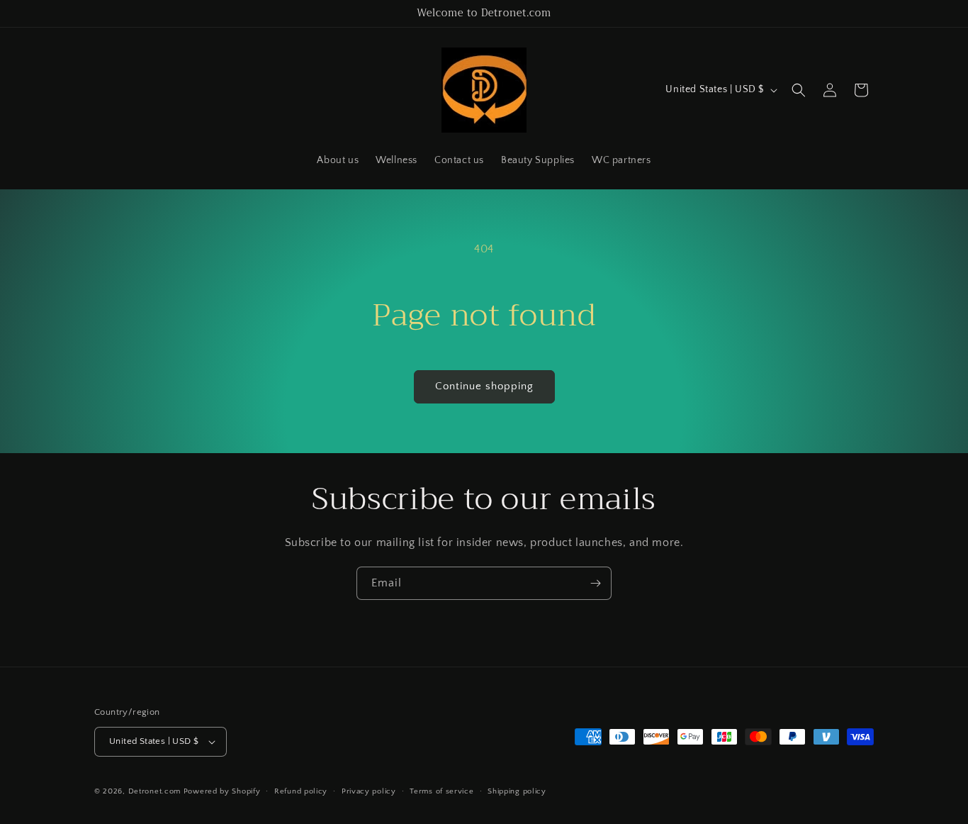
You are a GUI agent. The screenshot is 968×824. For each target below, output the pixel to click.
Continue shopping (484, 386)
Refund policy (300, 791)
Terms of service (441, 791)
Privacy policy (369, 791)
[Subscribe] (595, 583)
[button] (798, 90)
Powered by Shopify (222, 791)
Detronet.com (154, 791)
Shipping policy (517, 791)
